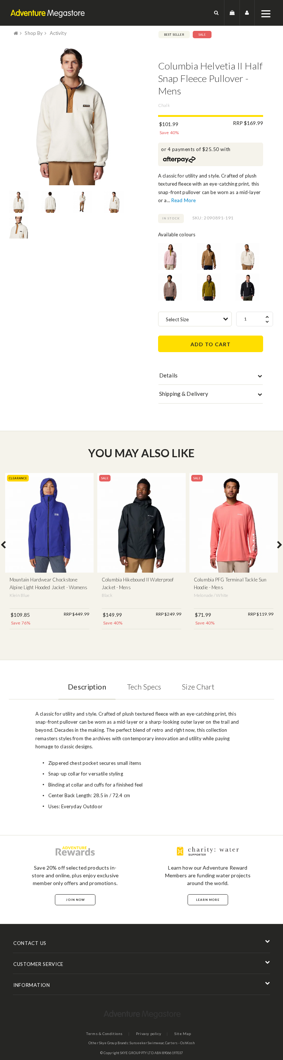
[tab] (210, 377)
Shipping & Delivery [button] (183, 393)
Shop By (34, 33)
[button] (216, 12)
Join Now (75, 900)
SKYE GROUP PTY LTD (137, 1053)
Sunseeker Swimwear (147, 1043)
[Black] (247, 287)
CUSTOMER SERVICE (38, 964)
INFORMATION (31, 985)
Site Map (182, 1033)
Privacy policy (148, 1033)
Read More (183, 200)
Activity (58, 33)
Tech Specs (144, 687)
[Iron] (170, 287)
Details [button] (168, 375)
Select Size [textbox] (177, 319)
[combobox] (195, 319)
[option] (72, 113)
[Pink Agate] (170, 256)
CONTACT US (29, 943)
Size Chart (198, 687)
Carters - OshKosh (180, 1043)
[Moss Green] (209, 287)
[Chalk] (247, 256)
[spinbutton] (254, 319)
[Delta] (209, 256)
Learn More (208, 900)
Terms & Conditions (104, 1033)
